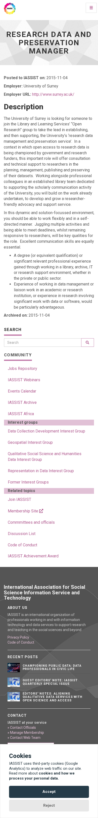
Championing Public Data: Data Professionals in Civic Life (52, 667)
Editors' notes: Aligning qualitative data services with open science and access (53, 697)
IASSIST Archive (22, 402)
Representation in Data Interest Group (41, 470)
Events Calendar (22, 391)
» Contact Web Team (24, 738)
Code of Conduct (22, 545)
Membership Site (23, 511)
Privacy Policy (18, 637)
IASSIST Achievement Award (33, 556)
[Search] (87, 342)
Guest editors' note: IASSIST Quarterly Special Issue (50, 682)
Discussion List (21, 533)
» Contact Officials (22, 728)
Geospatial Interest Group (30, 442)
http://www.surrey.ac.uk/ (53, 94)
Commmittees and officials (31, 522)
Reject (49, 805)
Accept (49, 791)
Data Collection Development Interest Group (46, 431)
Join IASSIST (19, 499)
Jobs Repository (22, 368)
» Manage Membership (26, 733)
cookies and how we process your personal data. (42, 776)
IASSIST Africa (21, 413)
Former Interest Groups (28, 482)
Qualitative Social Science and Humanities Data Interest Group (44, 456)
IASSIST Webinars (24, 379)
